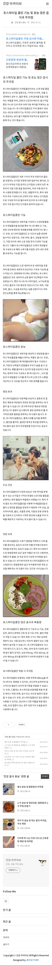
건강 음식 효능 (20, 22)
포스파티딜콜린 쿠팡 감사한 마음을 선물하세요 (25, 39)
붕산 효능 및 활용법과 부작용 (14, 742)
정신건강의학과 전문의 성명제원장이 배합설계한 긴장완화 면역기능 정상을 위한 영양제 (17, 66)
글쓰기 (6, 944)
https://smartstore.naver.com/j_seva (23, 55)
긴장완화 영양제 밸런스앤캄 (16, 60)
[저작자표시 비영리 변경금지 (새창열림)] (31, 725)
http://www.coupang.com (18, 34)
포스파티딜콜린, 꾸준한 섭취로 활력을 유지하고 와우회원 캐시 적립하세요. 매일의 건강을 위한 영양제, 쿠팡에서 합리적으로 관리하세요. (26, 45)
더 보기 (45, 776)
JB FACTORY (32, 960)
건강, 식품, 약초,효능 (14, 864)
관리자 (6, 937)
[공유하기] (11, 725)
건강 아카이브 (13, 860)
